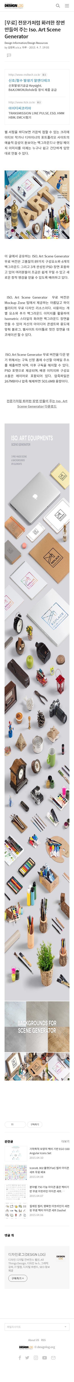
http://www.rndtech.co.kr (24, 74)
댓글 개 (9, 1235)
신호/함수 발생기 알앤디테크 (29, 80)
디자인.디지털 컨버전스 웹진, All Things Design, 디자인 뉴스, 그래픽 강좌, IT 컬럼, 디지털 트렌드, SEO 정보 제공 (29, 1264)
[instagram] (36, 1358)
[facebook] (20, 1358)
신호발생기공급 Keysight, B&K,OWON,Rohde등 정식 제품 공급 (33, 87)
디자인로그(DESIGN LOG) (27, 1254)
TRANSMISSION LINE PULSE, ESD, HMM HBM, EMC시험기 (36, 115)
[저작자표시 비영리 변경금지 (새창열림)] (47, 1124)
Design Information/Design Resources (26, 43)
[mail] (53, 1358)
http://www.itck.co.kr (22, 102)
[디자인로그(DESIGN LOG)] (14, 5)
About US (33, 1340)
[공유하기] (17, 1124)
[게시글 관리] (21, 1124)
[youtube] (44, 1358)
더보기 (65, 1141)
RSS (43, 1340)
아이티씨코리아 (20, 108)
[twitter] (27, 1358)
